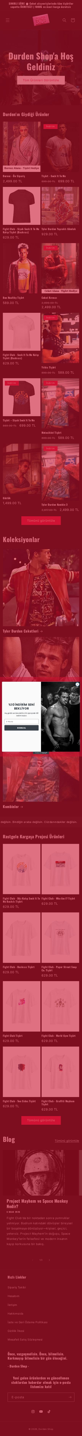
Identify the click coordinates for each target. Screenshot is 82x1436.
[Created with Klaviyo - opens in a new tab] (41, 753)
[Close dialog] (77, 684)
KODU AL (21, 727)
